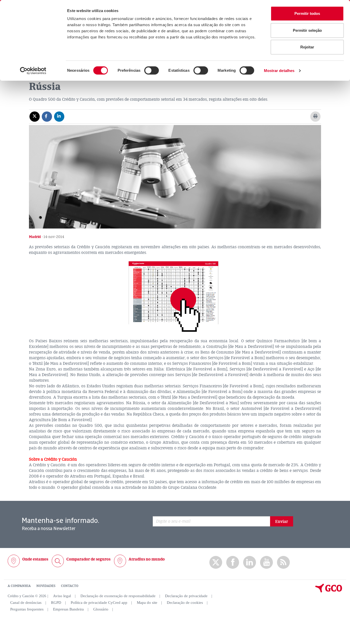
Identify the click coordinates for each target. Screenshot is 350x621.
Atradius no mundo (147, 559)
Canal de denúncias (26, 603)
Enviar (281, 521)
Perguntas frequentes (27, 609)
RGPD (56, 603)
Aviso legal (62, 596)
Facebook (232, 562)
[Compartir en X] (34, 116)
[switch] (151, 70)
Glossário (100, 609)
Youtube (266, 562)
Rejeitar (307, 47)
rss (283, 562)
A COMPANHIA (19, 586)
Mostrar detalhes (279, 70)
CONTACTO (69, 586)
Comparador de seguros (88, 559)
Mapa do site (147, 603)
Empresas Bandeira (68, 609)
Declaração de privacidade (186, 596)
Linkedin (249, 562)
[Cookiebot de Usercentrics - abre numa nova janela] (33, 71)
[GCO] (328, 591)
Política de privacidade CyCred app (99, 603)
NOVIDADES (45, 586)
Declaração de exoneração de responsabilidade (118, 596)
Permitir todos (307, 13)
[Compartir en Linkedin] (59, 116)
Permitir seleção (307, 30)
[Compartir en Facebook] (47, 116)
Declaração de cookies (185, 603)
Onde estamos (35, 559)
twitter (215, 562)
